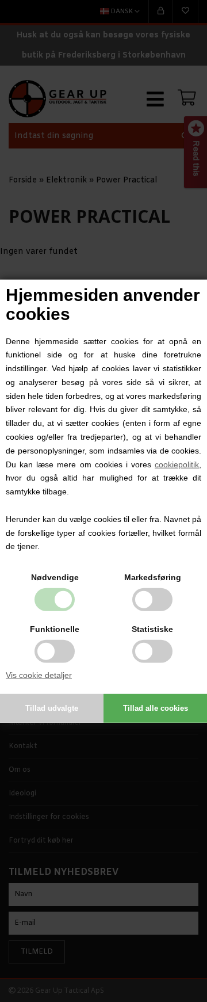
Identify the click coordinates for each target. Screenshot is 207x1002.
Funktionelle (54, 629)
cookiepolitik (177, 463)
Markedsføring (152, 577)
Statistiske (152, 629)
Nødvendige (55, 577)
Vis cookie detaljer (39, 675)
